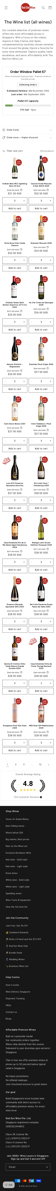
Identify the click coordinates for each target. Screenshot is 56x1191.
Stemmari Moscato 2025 (41, 243)
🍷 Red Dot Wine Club (17, 946)
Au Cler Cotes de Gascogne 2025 (41, 304)
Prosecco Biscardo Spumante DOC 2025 (15, 605)
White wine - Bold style (17, 880)
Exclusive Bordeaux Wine (18, 853)
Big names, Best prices (17, 839)
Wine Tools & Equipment (18, 900)
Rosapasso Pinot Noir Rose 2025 (14, 727)
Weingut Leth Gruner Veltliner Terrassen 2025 (41, 544)
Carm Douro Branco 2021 (14, 424)
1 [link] (7, 764)
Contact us (11, 1012)
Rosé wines (12, 873)
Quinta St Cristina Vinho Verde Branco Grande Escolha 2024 (14, 666)
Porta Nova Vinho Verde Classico (14, 244)
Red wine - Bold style (16, 859)
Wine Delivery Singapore (18, 991)
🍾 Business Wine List (17, 966)
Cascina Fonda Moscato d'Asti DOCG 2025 (41, 185)
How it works (12, 985)
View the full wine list (17, 907)
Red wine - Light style (17, 866)
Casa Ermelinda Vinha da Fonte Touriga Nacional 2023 (41, 666)
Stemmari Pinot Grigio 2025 (41, 364)
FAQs (8, 1005)
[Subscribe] (47, 1167)
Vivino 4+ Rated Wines (17, 819)
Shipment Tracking (15, 998)
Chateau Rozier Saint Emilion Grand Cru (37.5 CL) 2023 (15, 305)
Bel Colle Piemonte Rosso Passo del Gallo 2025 (41, 605)
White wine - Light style (18, 886)
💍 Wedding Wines (15, 959)
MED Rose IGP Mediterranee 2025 (41, 727)
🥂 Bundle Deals (14, 952)
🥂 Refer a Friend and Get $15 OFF (23, 939)
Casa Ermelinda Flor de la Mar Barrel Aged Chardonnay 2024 (15, 545)
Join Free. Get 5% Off (17, 925)
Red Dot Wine (31, 1186)
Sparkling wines (14, 893)
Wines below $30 (14, 832)
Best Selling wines (15, 826)
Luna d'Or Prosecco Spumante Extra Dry (14, 484)
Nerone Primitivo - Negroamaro (15, 365)
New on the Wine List (16, 846)
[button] (6, 7)
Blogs (8, 1018)
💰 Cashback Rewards (17, 932)
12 (40, 764)
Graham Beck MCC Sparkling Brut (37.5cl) (14, 185)
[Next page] (48, 764)
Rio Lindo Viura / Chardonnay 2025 (41, 484)
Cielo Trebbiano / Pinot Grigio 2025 (41, 425)
